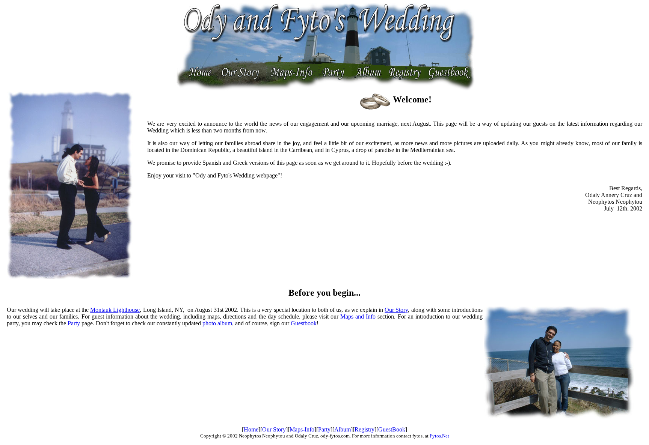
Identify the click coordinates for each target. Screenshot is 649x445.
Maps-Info (302, 429)
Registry (364, 429)
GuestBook (391, 429)
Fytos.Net (439, 436)
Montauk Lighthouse (115, 310)
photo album (217, 323)
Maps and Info (358, 316)
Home (251, 429)
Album (342, 429)
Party (74, 323)
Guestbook (304, 323)
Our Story (396, 310)
